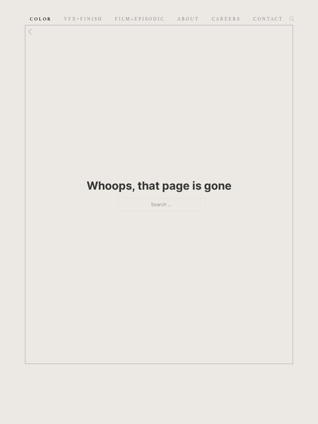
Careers (226, 19)
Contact (268, 19)
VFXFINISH (83, 19)
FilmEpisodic (140, 19)
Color (41, 19)
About (188, 19)
